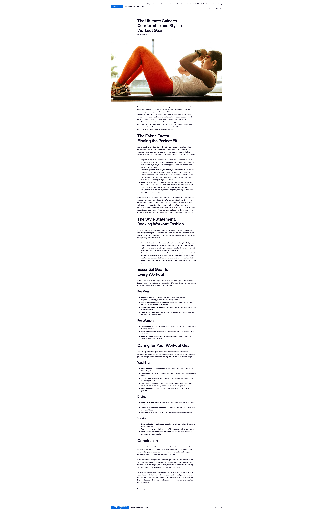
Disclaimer (164, 4)
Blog (148, 4)
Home (208, 4)
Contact (155, 4)
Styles (211, 9)
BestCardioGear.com (134, 6)
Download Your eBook (177, 4)
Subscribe (219, 9)
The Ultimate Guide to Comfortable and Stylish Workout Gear (159, 25)
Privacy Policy (217, 4)
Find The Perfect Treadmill (195, 4)
